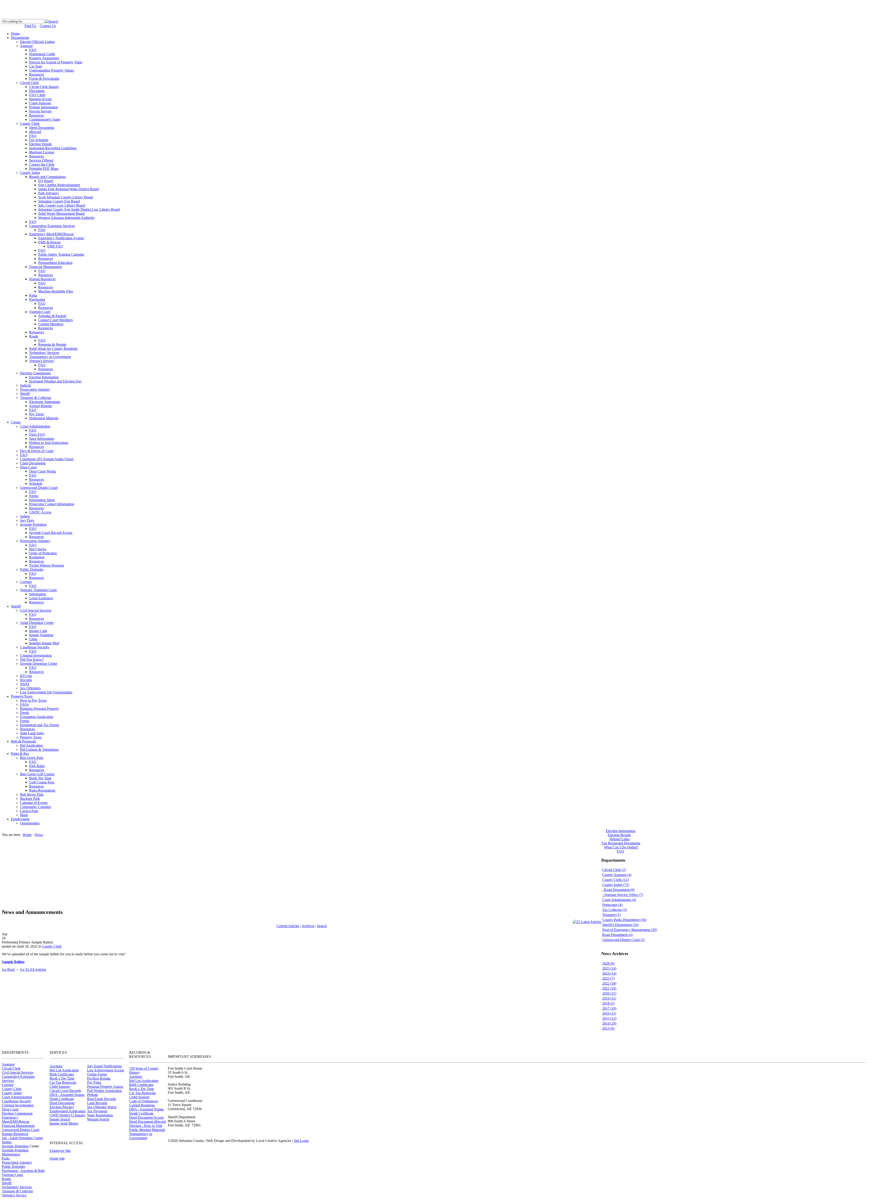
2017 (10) (609, 1008)
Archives (307, 926)
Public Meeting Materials (147, 1130)
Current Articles (287, 926)
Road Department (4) (617, 935)
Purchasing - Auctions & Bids (23, 1171)
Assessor (8, 1064)
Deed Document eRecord (147, 1121)
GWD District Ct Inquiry (67, 1115)
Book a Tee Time (62, 1078)
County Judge (12, 1093)
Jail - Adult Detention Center (22, 1138)
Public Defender (13, 1166)
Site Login (301, 1141)
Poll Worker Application (104, 1091)
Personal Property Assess (105, 1086)
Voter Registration (100, 1115)
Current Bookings (142, 1105)
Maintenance (11, 1154)
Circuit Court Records (65, 1091)
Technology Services (17, 1187)
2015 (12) (609, 1018)
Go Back (8, 969)
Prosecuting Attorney (17, 1162)
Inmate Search (60, 1119)
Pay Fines (94, 1082)
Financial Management (18, 1126)
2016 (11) (609, 1013)
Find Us (30, 26)
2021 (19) (609, 988)
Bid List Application (64, 1070)
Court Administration (17, 1097)
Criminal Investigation (18, 1105)
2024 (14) (609, 973)
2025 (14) (609, 968)
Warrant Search (98, 1119)
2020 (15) (609, 993)
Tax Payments (97, 1111)
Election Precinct (62, 1107)
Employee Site (60, 1151)
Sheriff (7, 1183)
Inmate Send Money (64, 1123)
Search (322, 926)
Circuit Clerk (11, 1068)
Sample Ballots (13, 962)
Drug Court (10, 1109)
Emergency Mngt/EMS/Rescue (15, 1119)
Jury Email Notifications (104, 1066)
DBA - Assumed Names (67, 1095)
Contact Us (48, 26)
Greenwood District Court (20, 1130)
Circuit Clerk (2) (614, 870)
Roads (6, 1179)
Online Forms (97, 1074)
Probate (92, 1095)
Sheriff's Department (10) (620, 925)
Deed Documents (62, 1103)
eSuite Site (57, 1158)
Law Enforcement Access (105, 1070)
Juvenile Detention (15, 1146)
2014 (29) (609, 1023)
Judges (7, 1142)
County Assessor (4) (616, 875)
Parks (6, 1158)
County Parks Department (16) (624, 920)
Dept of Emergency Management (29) (629, 930)
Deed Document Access (146, 1117)
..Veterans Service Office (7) (622, 895)
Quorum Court (12, 1175)
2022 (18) (609, 983)
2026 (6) (608, 963)
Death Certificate (62, 1099)
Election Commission (17, 1113)
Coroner (8, 1085)
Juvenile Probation (15, 1150)
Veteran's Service (14, 1195)
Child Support (60, 1086)
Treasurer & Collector (17, 1191)
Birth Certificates (62, 1074)
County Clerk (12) (615, 880)
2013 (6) (608, 1028)
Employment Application (67, 1111)
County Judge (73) (615, 885)
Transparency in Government (140, 1136)
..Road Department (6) (618, 890)
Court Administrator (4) (619, 900)
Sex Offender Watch (101, 1107)
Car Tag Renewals (63, 1082)
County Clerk (52, 946)
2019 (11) (609, 998)
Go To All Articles (33, 969)
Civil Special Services (17, 1072)
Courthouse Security (16, 1101)
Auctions (56, 1066)
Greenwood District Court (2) (623, 940)
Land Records (97, 1103)
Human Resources (15, 1134)
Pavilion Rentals (98, 1078)
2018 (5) (608, 1003)
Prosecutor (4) (612, 905)
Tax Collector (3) (614, 910)
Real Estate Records (101, 1099)
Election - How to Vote (145, 1126)
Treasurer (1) (611, 915)
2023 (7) (608, 978)
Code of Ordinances (143, 1101)
